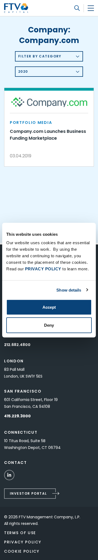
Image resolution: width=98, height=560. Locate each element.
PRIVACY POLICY (43, 269)
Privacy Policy (22, 542)
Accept (49, 307)
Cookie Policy (21, 551)
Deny (49, 325)
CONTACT (15, 462)
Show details (68, 289)
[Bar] (91, 8)
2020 (23, 71)
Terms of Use (20, 532)
